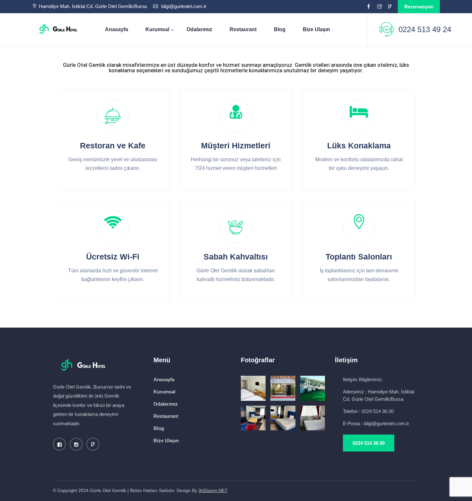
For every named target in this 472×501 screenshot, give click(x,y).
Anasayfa (116, 29)
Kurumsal (157, 29)
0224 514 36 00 (369, 443)
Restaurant (243, 29)
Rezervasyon (418, 6)
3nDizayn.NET (213, 490)
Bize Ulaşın (316, 29)
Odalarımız (199, 29)
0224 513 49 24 (424, 29)
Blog (279, 29)
